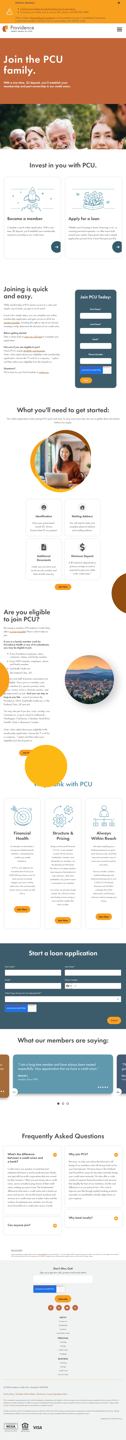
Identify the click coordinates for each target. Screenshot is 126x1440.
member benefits (12, 322)
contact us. (44, 372)
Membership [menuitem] (63, 1325)
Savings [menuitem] (63, 1346)
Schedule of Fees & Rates (25, 1394)
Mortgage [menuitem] (63, 1354)
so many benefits (18, 631)
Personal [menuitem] (63, 1338)
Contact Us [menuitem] (63, 1321)
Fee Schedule (43, 1254)
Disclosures (41, 1394)
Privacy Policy (9, 1394)
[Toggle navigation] (119, 29)
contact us (6, 1405)
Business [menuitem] (63, 1358)
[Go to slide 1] (58, 1104)
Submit (114, 1020)
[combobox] (63, 999)
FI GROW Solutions (116, 1419)
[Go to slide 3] (68, 1104)
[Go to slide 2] (63, 1104)
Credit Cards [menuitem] (63, 1350)
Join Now (63, 586)
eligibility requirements (34, 350)
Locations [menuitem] (63, 1329)
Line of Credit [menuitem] (63, 1374)
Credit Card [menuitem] (63, 1370)
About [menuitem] (63, 1317)
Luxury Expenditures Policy (57, 1394)
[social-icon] (51, 1308)
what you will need (33, 336)
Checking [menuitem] (63, 1342)
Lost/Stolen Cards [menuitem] (63, 1333)
